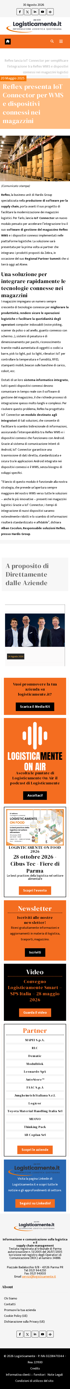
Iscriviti (35, 952)
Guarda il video (35, 1013)
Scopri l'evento (35, 890)
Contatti (10, 1304)
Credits (35, 1368)
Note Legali (55, 1374)
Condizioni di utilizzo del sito (34, 1381)
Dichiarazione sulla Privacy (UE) (24, 1321)
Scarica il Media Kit (35, 707)
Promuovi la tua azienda (20, 1310)
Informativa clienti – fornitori (25, 1374)
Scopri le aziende (35, 1150)
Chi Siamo (10, 1298)
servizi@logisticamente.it (39, 1276)
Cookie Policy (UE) (15, 1316)
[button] (52, 41)
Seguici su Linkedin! (35, 1203)
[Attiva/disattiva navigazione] (61, 41)
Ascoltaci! (35, 795)
